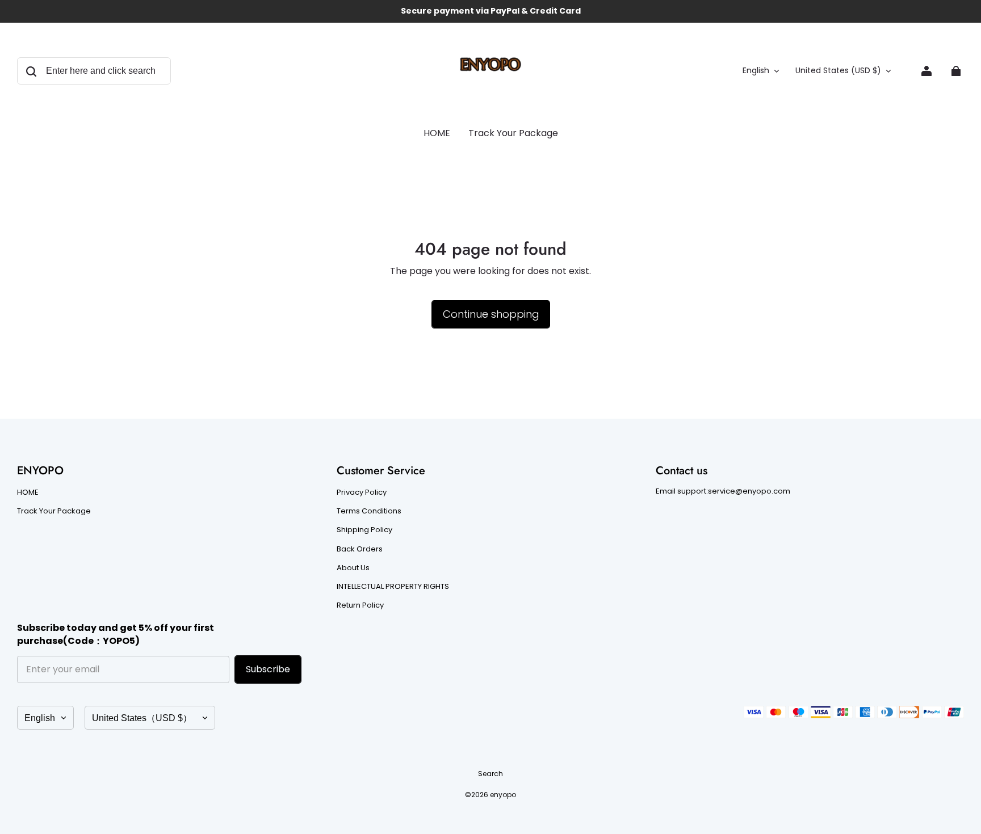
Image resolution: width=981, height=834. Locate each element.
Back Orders (360, 549)
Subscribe (268, 669)
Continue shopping (491, 314)
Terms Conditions (369, 511)
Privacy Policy (362, 492)
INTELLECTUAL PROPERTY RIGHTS (393, 587)
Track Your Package (54, 511)
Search (490, 773)
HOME (28, 492)
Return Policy (360, 605)
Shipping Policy (364, 530)
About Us (353, 568)
